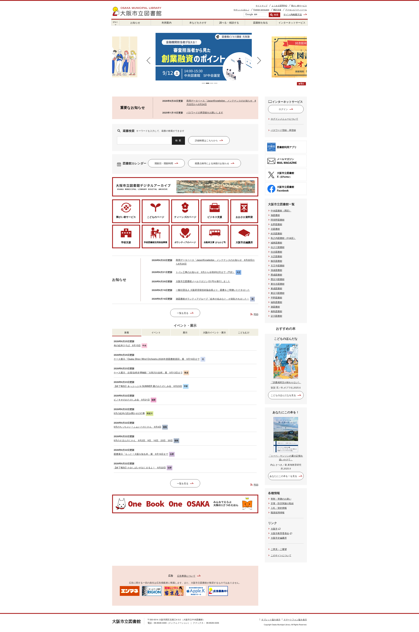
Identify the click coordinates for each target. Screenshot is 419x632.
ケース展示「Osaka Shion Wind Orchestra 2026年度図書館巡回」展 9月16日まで (157, 358)
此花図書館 (276, 233)
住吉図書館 (276, 251)
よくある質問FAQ (279, 5)
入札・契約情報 (279, 507)
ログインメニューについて (284, 118)
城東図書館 (276, 242)
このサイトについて (281, 555)
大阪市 (274, 528)
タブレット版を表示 (270, 619)
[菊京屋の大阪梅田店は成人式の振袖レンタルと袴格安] (174, 590)
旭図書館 (275, 215)
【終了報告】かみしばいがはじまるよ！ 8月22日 (140, 467)
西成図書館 (276, 274)
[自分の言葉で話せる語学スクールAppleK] (196, 590)
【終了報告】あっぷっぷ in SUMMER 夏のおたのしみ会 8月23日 (148, 386)
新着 (126, 332)
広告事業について (186, 575)
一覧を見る (182, 313)
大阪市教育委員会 (280, 533)
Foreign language (261, 9)
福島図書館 (276, 302)
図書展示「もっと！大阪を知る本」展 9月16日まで (141, 454)
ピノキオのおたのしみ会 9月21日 (132, 399)
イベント (156, 332)
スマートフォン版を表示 (295, 619)
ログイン (283, 109)
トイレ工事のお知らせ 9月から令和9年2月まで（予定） (205, 272)
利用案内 (167, 22)
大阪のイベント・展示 (214, 332)
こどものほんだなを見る (283, 395)
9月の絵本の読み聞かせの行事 (129, 413)
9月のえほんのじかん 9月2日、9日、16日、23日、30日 (143, 440)
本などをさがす (198, 22)
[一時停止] (301, 84)
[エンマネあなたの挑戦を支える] (129, 590)
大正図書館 (276, 256)
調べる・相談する (229, 22)
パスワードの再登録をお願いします (204, 112)
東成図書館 (276, 288)
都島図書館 (276, 311)
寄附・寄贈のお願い (281, 498)
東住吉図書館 (277, 283)
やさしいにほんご (241, 9)
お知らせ (135, 22)
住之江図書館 (277, 247)
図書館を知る (260, 22)
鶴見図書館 (276, 261)
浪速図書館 (276, 270)
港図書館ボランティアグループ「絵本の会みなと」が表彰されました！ (212, 298)
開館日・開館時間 (164, 163)
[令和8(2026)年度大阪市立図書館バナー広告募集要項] (218, 590)
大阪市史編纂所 (279, 537)
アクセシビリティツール (296, 9)
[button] (203, 83)
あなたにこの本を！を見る (283, 476)
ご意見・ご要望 (279, 549)
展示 (185, 332)
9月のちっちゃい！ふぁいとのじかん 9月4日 (137, 426)
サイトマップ (261, 5)
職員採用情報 (277, 512)
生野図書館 (276, 224)
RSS (256, 314)
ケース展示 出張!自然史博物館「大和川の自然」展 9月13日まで (148, 372)
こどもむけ (243, 332)
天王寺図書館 (277, 265)
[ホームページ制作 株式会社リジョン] (152, 590)
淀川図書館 (276, 315)
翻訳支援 (277, 9)
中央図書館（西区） (281, 210)
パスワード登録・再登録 (283, 130)
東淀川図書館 (277, 293)
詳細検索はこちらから (206, 140)
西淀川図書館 (277, 279)
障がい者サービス (299, 5)
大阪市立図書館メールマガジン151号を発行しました (203, 281)
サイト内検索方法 (292, 14)
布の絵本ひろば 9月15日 (127, 345)
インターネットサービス (291, 22)
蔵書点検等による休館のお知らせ (212, 163)
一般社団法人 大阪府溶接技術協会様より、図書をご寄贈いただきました (213, 289)
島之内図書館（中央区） (283, 238)
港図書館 (275, 306)
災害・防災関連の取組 (282, 503)
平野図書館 (276, 297)
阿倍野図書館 (277, 219)
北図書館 (275, 228)
